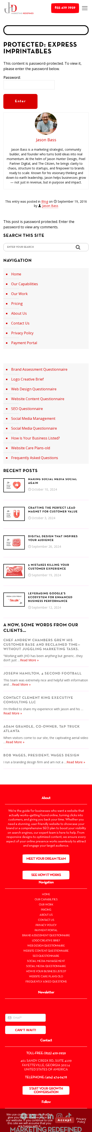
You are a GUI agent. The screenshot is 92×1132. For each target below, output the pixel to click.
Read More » (29, 660)
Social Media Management (33, 418)
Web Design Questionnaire (33, 389)
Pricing (17, 303)
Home (16, 274)
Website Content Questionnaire (37, 398)
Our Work (19, 293)
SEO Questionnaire (27, 408)
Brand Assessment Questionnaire (39, 369)
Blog (44, 201)
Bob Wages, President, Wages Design (41, 755)
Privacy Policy (22, 333)
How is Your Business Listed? (35, 438)
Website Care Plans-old (30, 447)
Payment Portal (24, 342)
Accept (65, 1120)
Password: (12, 77)
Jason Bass (50, 206)
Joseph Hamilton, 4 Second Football (42, 673)
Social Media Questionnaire (34, 428)
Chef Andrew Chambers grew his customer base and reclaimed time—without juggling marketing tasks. (41, 645)
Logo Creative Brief (27, 379)
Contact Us (20, 323)
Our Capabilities (24, 283)
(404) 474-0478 (56, 1077)
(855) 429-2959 (55, 1053)
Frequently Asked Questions (34, 457)
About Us (19, 313)
